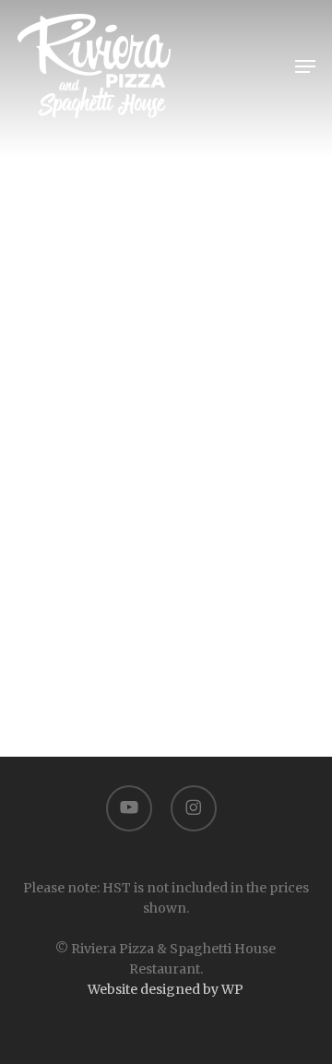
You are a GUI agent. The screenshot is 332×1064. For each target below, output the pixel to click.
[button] (305, 66)
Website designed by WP (165, 989)
